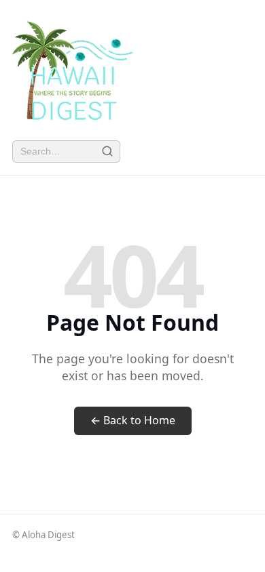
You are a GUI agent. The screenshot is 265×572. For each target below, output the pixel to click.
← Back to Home (132, 420)
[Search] (107, 151)
